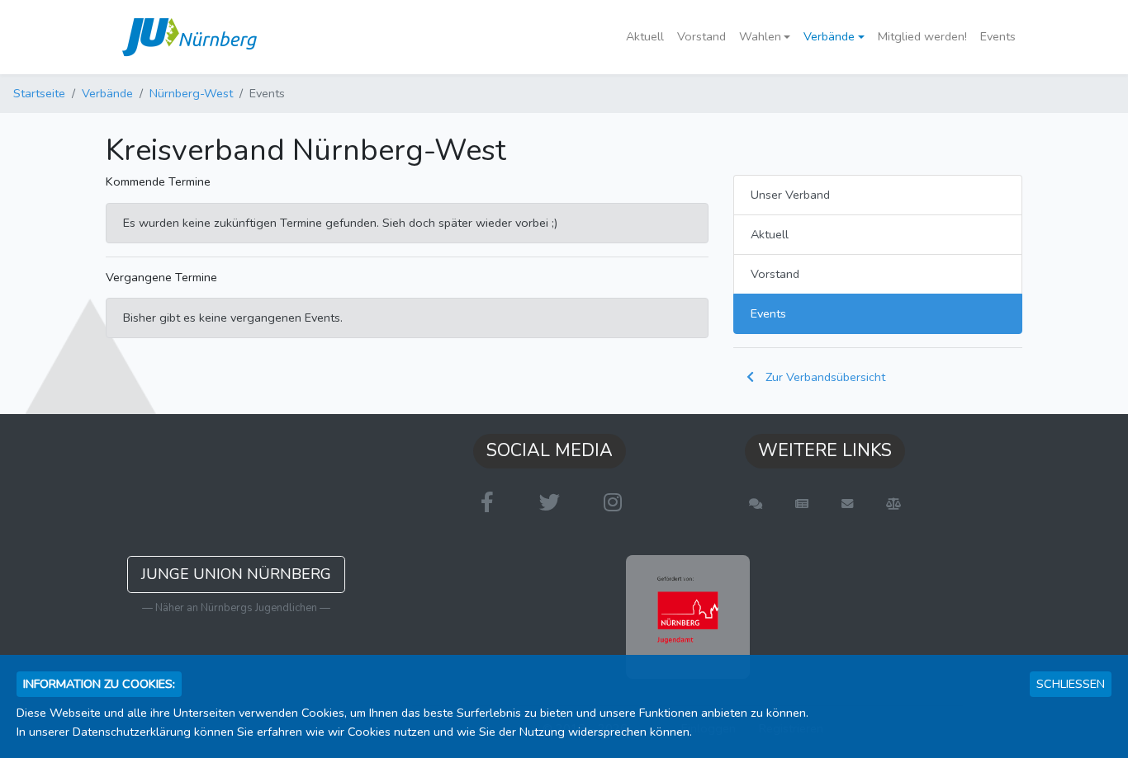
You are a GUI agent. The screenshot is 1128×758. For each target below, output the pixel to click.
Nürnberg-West (191, 93)
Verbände (107, 93)
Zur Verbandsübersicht (823, 377)
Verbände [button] (829, 36)
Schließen (1070, 684)
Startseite (39, 93)
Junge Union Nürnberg (236, 574)
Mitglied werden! (922, 36)
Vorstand (701, 36)
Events (998, 36)
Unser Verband (790, 194)
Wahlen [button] (760, 36)
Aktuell (645, 36)
